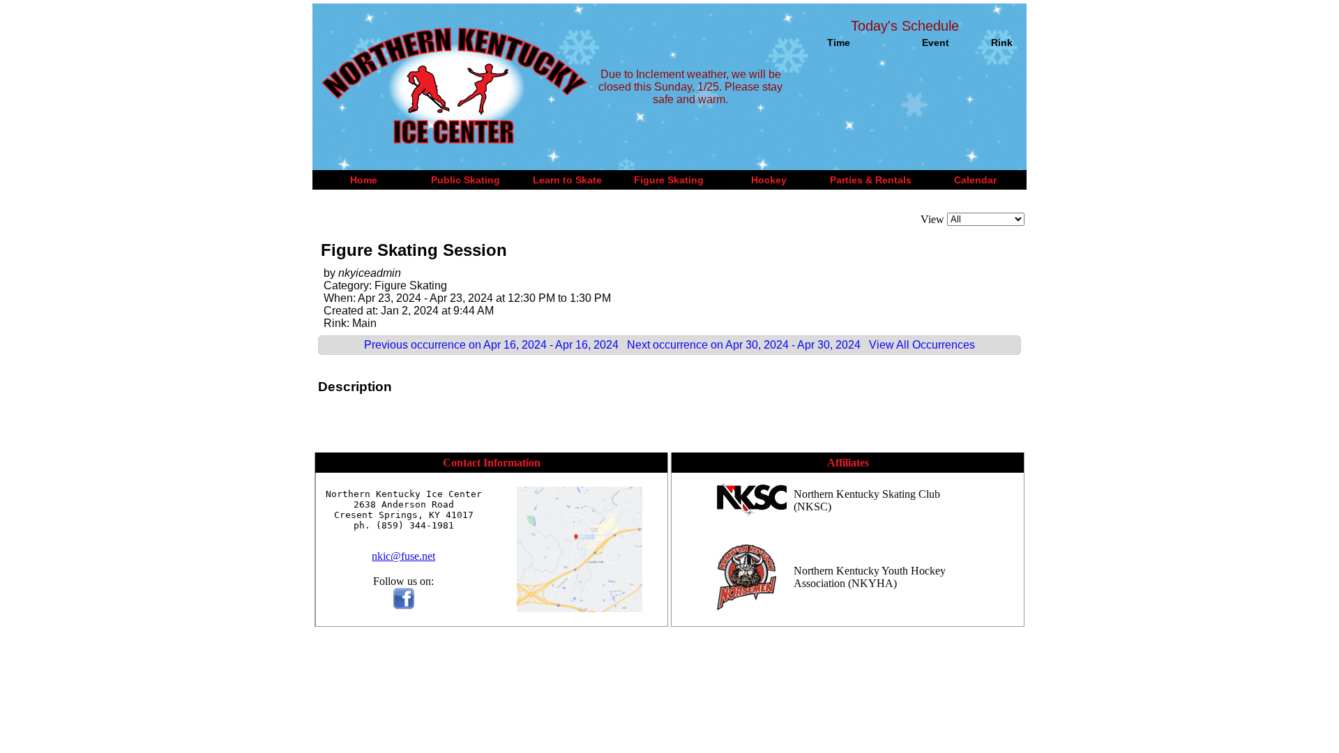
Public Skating (465, 179)
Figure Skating (669, 179)
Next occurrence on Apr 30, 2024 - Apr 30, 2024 (744, 345)
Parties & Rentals (870, 179)
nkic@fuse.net (403, 556)
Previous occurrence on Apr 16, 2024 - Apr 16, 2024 (491, 345)
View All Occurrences (922, 345)
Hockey (769, 179)
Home (363, 179)
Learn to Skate (567, 179)
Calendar (975, 179)
